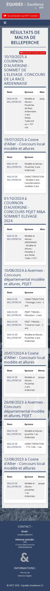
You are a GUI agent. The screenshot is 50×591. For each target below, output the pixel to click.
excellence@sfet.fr (25, 534)
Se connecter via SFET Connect (22, 15)
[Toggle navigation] (5, 23)
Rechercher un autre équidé (33, 53)
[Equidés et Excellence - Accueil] (25, 5)
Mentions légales (25, 576)
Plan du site (25, 572)
